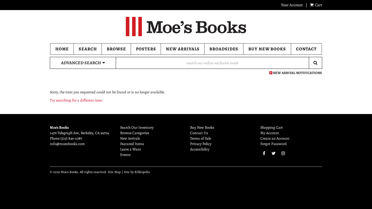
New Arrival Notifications (297, 72)
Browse (116, 49)
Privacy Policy (200, 143)
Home (62, 49)
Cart (318, 5)
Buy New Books (267, 49)
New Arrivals (183, 49)
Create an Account (274, 138)
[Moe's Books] (186, 26)
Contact (306, 49)
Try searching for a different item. (76, 100)
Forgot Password (273, 143)
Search (88, 49)
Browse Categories (134, 133)
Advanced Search (81, 63)
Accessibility (199, 149)
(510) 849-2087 (71, 138)
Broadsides (224, 49)
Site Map (114, 172)
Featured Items (132, 143)
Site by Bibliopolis (137, 172)
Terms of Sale (200, 138)
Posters (146, 49)
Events (125, 154)
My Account (269, 133)
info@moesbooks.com (67, 143)
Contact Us (199, 133)
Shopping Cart (271, 127)
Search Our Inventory (137, 127)
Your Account (292, 5)
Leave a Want (130, 149)
